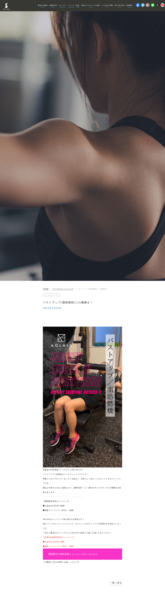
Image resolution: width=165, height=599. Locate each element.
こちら (89, 554)
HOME (46, 289)
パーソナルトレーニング (62, 289)
